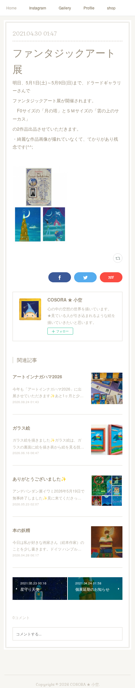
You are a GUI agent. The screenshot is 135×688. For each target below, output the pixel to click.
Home (11, 7)
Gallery (65, 7)
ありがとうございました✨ (39, 479)
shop (111, 7)
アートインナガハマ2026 (37, 376)
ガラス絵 (21, 428)
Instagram (37, 7)
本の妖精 (21, 530)
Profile (89, 7)
